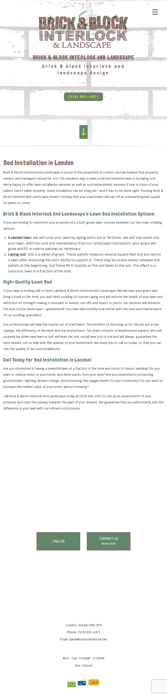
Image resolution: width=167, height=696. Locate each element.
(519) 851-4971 (83, 97)
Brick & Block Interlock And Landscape (83, 57)
